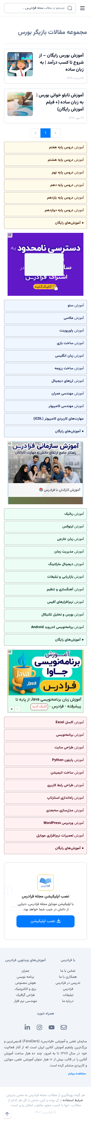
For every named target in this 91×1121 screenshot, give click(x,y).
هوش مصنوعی (25, 983)
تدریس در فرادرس (68, 983)
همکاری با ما (68, 977)
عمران (25, 971)
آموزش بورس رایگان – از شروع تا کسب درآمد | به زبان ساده (61, 62)
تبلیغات (68, 995)
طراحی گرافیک (25, 995)
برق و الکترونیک (25, 989)
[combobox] (36, 8)
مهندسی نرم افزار (25, 1001)
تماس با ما (67, 971)
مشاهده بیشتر (77, 1074)
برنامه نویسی (25, 977)
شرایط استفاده (73, 1100)
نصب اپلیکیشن (43, 921)
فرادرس (68, 989)
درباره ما (68, 1001)
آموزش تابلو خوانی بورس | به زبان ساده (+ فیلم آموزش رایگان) (60, 102)
